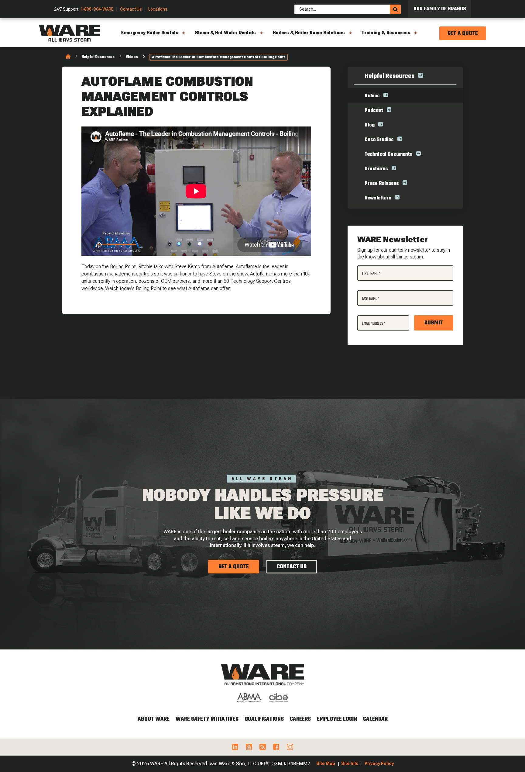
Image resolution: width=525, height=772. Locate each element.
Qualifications (264, 719)
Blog (370, 125)
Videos (132, 57)
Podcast (374, 111)
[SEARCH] (395, 9)
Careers (300, 719)
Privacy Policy (379, 763)
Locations (157, 9)
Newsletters (378, 198)
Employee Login (337, 719)
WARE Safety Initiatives (207, 719)
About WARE (154, 719)
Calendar (375, 719)
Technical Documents (389, 154)
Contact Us (131, 9)
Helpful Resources (98, 57)
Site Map (325, 763)
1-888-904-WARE (97, 9)
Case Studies (379, 140)
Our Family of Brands (439, 9)
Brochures (376, 169)
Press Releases (382, 184)
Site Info (350, 763)
